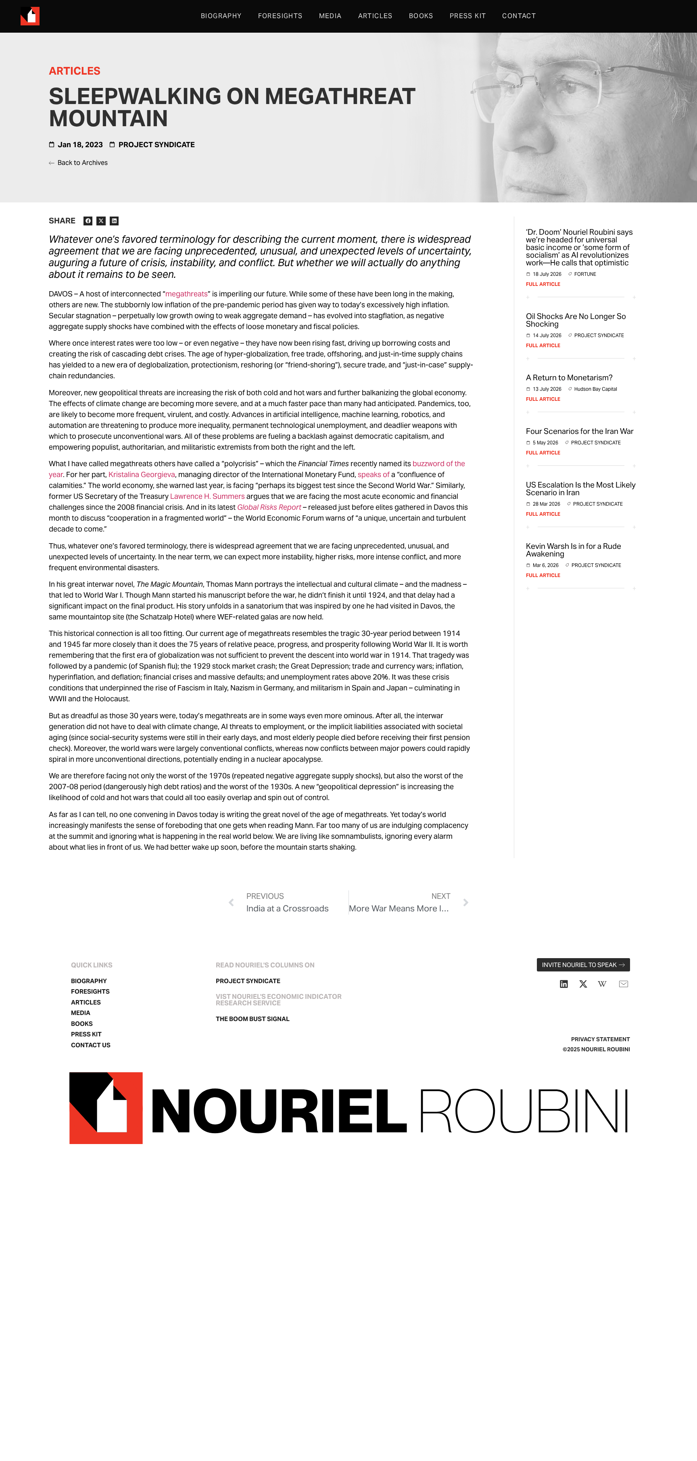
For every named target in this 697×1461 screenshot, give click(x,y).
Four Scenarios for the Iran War (580, 431)
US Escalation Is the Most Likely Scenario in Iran (581, 488)
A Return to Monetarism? (569, 377)
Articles (375, 16)
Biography (221, 16)
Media (330, 16)
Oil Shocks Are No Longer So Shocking (576, 320)
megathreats (186, 293)
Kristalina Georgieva (142, 474)
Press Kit (468, 16)
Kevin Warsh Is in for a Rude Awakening (573, 550)
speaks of (374, 474)
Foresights (280, 16)
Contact (519, 16)
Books (421, 16)
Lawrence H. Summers (207, 496)
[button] (88, 221)
